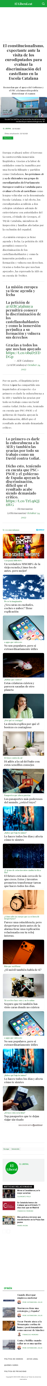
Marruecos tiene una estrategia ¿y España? (28, 1309)
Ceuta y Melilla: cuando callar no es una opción (29, 1342)
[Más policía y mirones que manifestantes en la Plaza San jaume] (9, 1220)
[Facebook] (5, 144)
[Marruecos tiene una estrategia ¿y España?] (9, 1312)
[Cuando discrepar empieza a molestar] (9, 1299)
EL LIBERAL (7, 128)
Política (8, 138)
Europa (6, 1149)
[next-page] (8, 1231)
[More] (41, 144)
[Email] (29, 144)
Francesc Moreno (25, 1211)
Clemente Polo (24, 1196)
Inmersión (15, 1149)
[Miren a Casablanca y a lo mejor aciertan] (9, 1193)
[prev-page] (4, 1231)
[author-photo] (19, 1302)
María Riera (22, 1226)
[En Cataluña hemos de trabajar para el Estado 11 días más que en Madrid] (9, 1205)
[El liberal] (23, 3)
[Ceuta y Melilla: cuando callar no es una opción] (9, 1345)
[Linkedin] (23, 144)
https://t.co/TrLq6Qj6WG (22, 502)
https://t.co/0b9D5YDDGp (23, 354)
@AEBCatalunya (19, 306)
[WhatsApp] (17, 144)
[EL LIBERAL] (11, 1169)
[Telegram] (35, 144)
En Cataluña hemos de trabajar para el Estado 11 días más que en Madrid (28, 1205)
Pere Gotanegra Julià (32, 1302)
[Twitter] (11, 144)
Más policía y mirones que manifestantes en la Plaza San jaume (30, 1219)
